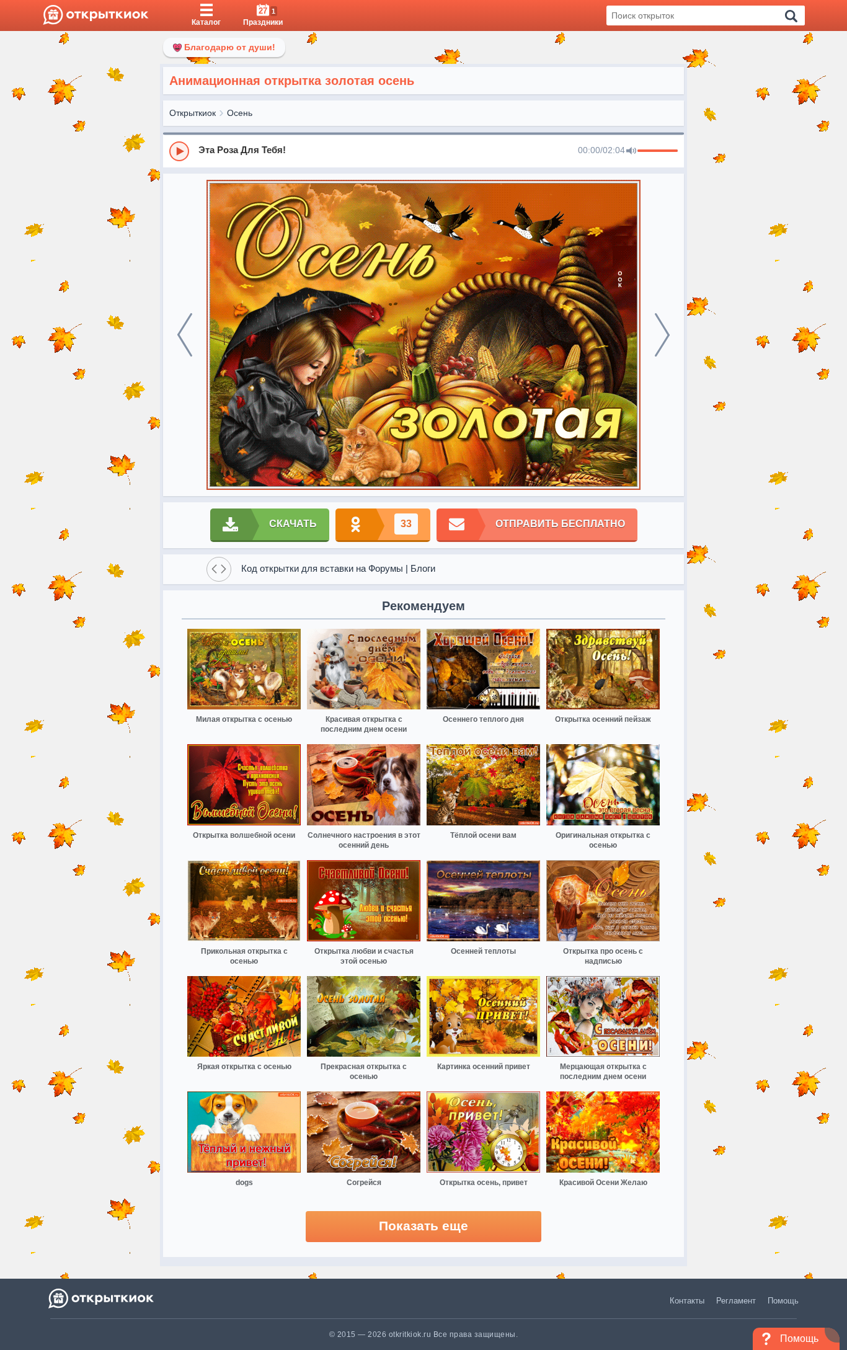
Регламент (736, 1300)
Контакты (687, 1300)
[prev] (184, 335)
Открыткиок (192, 113)
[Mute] (631, 151)
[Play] (179, 151)
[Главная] (95, 15)
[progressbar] (657, 151)
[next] (662, 335)
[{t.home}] (102, 1298)
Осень (239, 113)
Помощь (783, 1300)
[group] (423, 150)
